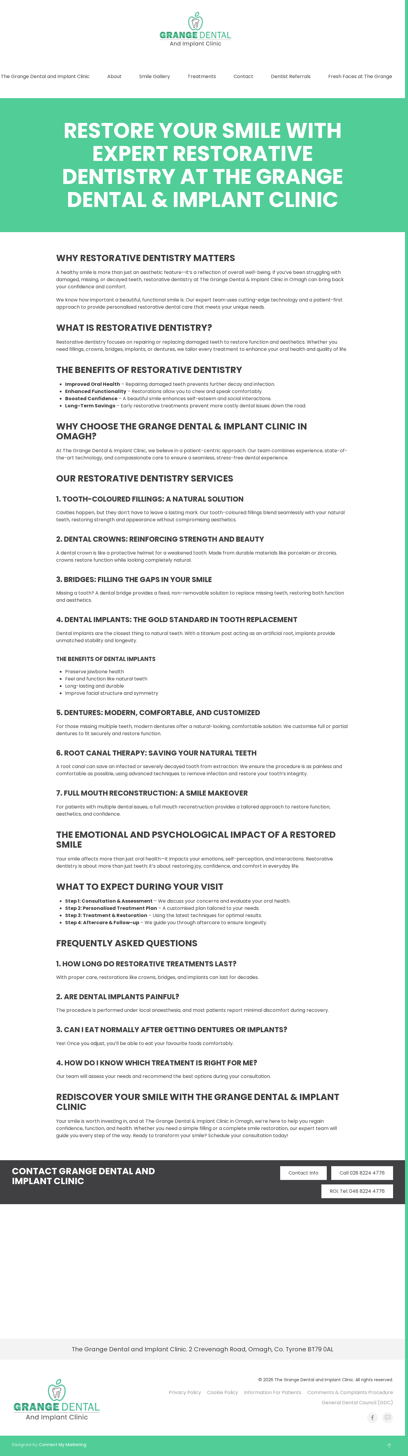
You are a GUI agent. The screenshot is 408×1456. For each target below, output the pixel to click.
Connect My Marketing (62, 1445)
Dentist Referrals (291, 76)
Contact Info (303, 1172)
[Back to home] (196, 29)
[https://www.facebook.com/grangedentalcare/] (372, 1417)
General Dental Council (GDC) (357, 1402)
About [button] (114, 76)
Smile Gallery (154, 76)
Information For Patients (272, 1392)
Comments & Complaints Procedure (350, 1392)
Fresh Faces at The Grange (360, 76)
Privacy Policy (185, 1392)
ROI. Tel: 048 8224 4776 (357, 1191)
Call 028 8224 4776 (362, 1172)
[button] (389, 1446)
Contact (243, 76)
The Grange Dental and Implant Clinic (45, 76)
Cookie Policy (222, 1392)
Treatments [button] (202, 76)
